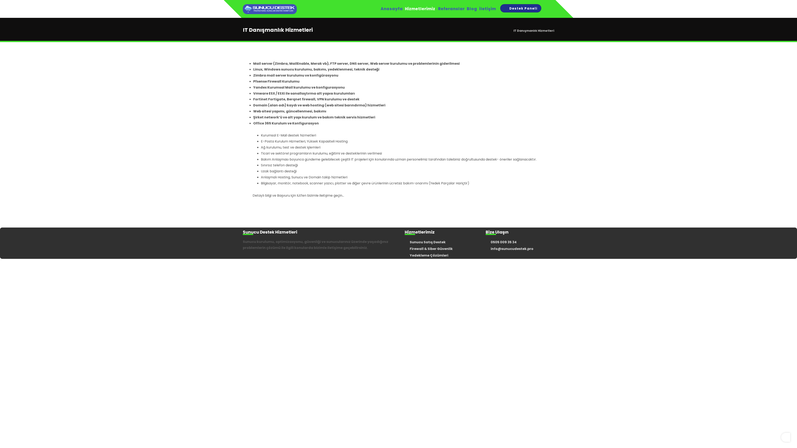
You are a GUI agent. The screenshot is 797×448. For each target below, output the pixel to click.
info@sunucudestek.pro (512, 248)
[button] (549, 9)
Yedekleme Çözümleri (429, 255)
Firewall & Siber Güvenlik (431, 248)
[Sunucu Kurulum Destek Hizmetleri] (270, 9)
